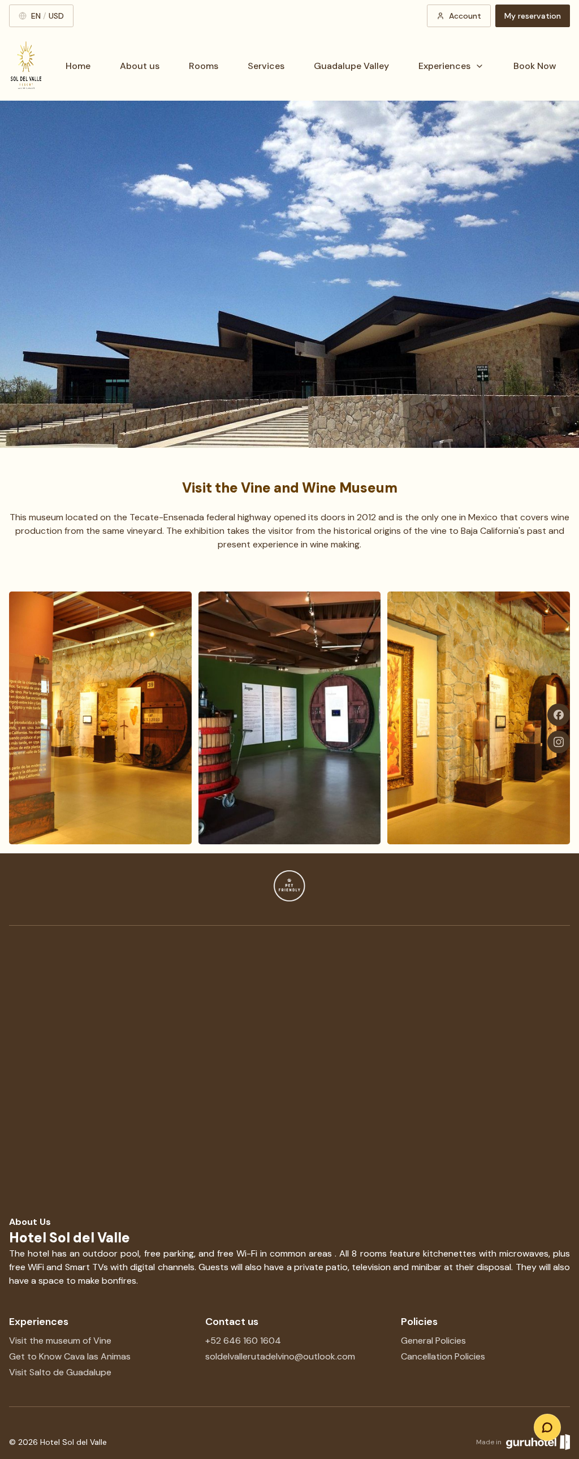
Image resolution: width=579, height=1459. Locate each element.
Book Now (534, 66)
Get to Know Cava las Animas (70, 1356)
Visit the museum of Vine (60, 1340)
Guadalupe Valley (351, 66)
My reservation (532, 16)
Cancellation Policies (443, 1356)
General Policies (433, 1340)
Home (78, 66)
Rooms (203, 66)
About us (139, 66)
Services (266, 66)
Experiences (444, 66)
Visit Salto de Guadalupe (60, 1372)
